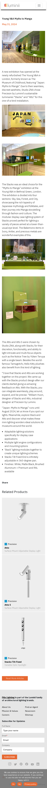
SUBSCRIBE (9, 757)
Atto (7, 547)
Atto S (8, 604)
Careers (5, 714)
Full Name (6, 726)
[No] (43, 778)
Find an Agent (31, 707)
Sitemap (29, 714)
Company (6, 745)
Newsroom (30, 711)
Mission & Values (10, 711)
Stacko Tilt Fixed (13, 661)
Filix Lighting (8, 697)
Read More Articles (15, 678)
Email (4, 735)
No (19, 784)
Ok (13, 784)
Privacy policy (30, 784)
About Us (6, 707)
